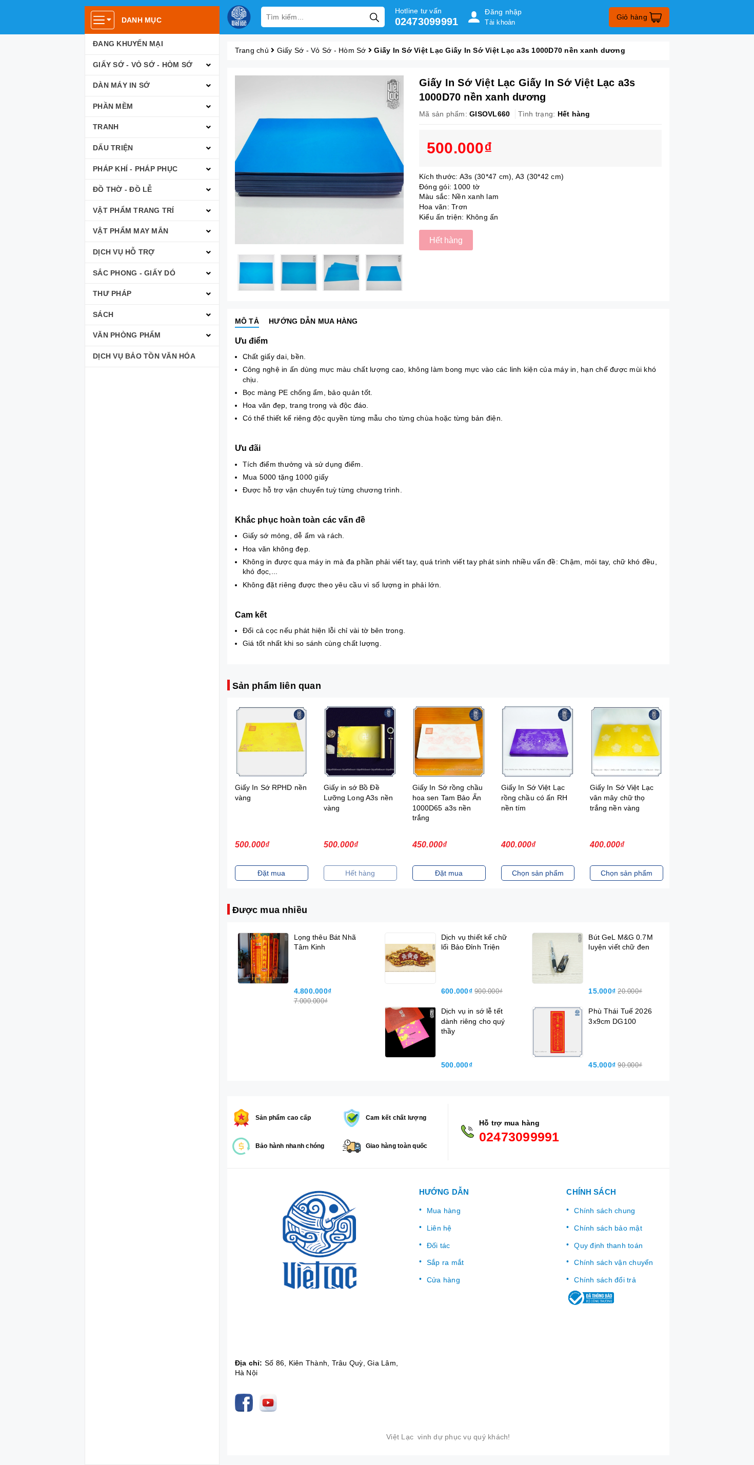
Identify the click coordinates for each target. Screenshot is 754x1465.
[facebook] (246, 1402)
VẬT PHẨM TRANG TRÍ (133, 210)
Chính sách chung (604, 1210)
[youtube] (270, 1402)
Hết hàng (360, 873)
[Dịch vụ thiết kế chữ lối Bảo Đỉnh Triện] (410, 958)
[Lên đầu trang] (736, 1447)
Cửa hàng (443, 1280)
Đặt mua (271, 873)
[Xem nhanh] (271, 741)
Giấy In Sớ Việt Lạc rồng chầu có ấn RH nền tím (534, 797)
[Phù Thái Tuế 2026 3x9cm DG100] (557, 1032)
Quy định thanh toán (608, 1245)
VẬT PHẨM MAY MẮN (130, 231)
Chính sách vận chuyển (613, 1262)
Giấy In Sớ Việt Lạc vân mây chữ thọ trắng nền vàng (622, 797)
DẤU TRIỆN (113, 148)
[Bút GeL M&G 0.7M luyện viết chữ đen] (557, 958)
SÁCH (103, 314)
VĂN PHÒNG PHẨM (127, 335)
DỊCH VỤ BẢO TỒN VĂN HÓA (144, 356)
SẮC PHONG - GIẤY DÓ (134, 273)
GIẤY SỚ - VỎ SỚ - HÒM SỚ (142, 65)
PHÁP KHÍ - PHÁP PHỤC (135, 169)
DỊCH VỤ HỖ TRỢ (124, 252)
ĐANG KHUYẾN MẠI (128, 43)
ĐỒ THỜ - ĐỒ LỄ (122, 189)
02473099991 (427, 21)
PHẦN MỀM (113, 106)
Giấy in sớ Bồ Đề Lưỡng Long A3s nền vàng (358, 797)
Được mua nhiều (270, 910)
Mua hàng (444, 1210)
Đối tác (438, 1245)
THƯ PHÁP (112, 293)
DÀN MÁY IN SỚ (121, 85)
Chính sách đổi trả (605, 1280)
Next (411, 272)
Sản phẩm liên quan (276, 686)
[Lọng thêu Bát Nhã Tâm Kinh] (263, 958)
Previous (227, 272)
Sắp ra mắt (445, 1262)
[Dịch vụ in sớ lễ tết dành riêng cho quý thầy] (410, 1032)
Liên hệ (439, 1228)
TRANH (105, 127)
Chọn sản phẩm (538, 873)
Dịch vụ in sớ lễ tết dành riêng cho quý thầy (473, 1021)
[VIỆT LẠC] (239, 17)
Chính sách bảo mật (608, 1228)
